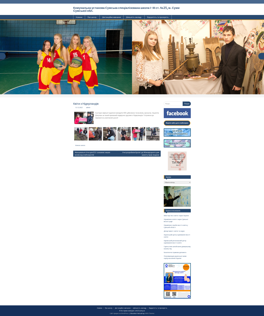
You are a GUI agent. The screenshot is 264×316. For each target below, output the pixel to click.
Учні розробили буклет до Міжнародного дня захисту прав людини (140, 153)
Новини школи (80, 145)
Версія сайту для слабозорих (177, 123)
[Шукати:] (177, 104)
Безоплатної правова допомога (175, 252)
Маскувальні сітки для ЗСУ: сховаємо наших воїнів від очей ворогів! (92, 153)
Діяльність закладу (133, 17)
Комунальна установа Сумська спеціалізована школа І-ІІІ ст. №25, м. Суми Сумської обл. (126, 9)
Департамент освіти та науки (174, 231)
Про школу (92, 17)
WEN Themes (149, 313)
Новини (79, 17)
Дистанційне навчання (111, 17)
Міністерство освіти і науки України (176, 216)
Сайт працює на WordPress (119, 313)
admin (88, 107)
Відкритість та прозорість (158, 17)
